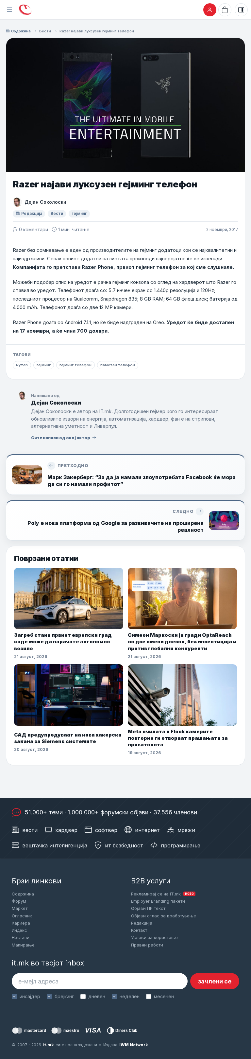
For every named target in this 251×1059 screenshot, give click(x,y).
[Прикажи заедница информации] (241, 9)
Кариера (21, 923)
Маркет (19, 908)
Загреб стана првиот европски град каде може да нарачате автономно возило (63, 641)
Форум (19, 901)
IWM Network (133, 1044)
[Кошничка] (224, 9)
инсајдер (30, 996)
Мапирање (23, 944)
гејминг (79, 213)
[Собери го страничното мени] (9, 9)
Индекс (19, 930)
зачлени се (214, 981)
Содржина (21, 31)
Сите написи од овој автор (60, 437)
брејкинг (64, 996)
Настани (20, 937)
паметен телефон (117, 365)
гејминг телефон (75, 365)
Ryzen (22, 365)
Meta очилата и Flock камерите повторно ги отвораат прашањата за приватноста (178, 738)
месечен (164, 996)
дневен (96, 996)
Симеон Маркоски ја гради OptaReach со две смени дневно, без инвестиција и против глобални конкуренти (182, 641)
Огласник (22, 915)
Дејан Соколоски (45, 202)
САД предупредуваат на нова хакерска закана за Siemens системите (68, 738)
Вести (45, 31)
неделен (130, 996)
